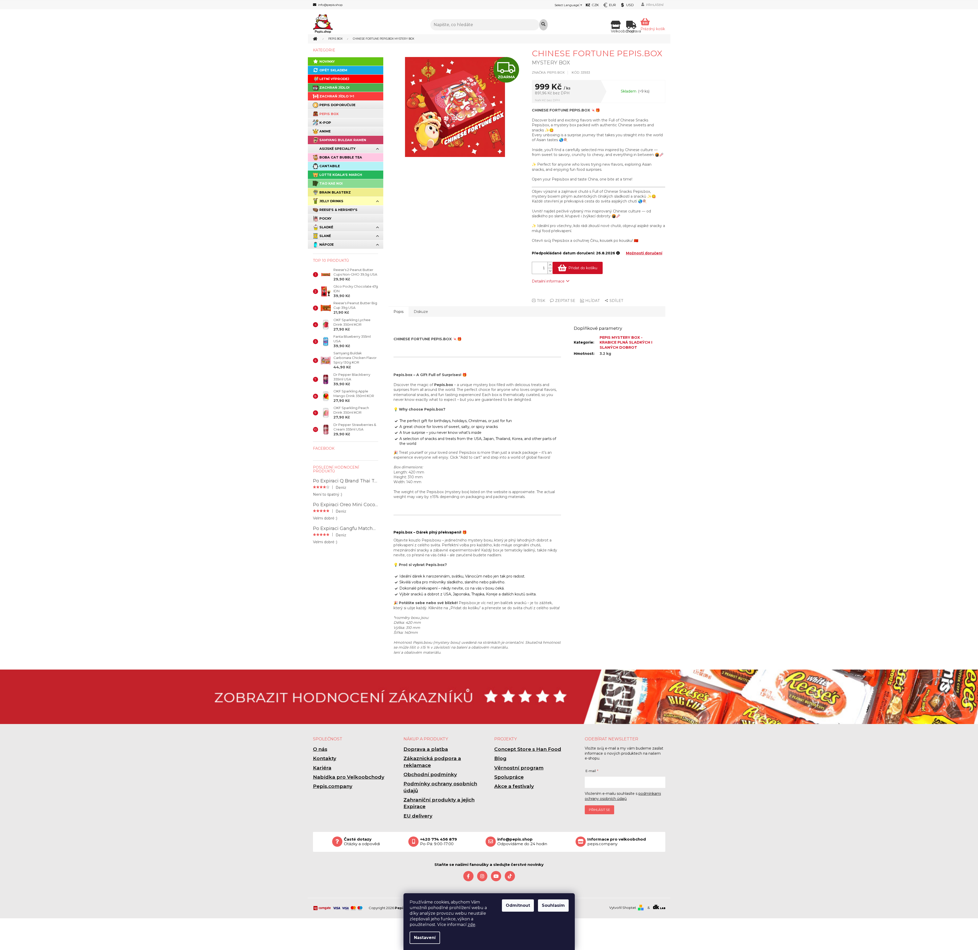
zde (471, 924)
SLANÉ (325, 236)
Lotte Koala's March (340, 175)
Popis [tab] (398, 311)
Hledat (543, 24)
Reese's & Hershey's (338, 210)
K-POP (325, 123)
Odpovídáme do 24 (522, 841)
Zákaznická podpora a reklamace (432, 761)
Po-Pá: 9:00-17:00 (438, 841)
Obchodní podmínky (430, 774)
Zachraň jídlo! (334, 87)
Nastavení (425, 937)
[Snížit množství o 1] (550, 271)
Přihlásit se (599, 810)
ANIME (325, 131)
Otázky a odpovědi (362, 841)
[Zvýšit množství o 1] (550, 265)
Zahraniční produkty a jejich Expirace (439, 803)
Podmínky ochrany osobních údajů (440, 787)
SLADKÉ (326, 227)
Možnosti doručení (644, 253)
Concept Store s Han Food (527, 749)
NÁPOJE (326, 244)
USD (630, 5)
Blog (500, 758)
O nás (320, 749)
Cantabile (329, 166)
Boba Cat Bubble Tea (340, 157)
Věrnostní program (519, 768)
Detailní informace (548, 281)
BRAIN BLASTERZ (335, 192)
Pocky (325, 218)
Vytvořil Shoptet (622, 908)
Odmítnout (518, 905)
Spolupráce (509, 777)
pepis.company (616, 841)
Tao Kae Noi (331, 183)
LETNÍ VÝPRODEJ (334, 79)
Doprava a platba (425, 749)
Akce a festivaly (514, 786)
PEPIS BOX (329, 114)
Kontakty (324, 758)
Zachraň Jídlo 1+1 (336, 96)
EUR (612, 5)
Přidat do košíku (582, 268)
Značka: (548, 72)
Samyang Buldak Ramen (342, 140)
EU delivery (417, 816)
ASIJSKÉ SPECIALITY (337, 149)
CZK (595, 5)
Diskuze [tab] (421, 311)
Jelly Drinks (331, 201)
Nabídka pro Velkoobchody (348, 777)
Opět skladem (333, 70)
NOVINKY (327, 61)
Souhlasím (553, 905)
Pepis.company (332, 786)
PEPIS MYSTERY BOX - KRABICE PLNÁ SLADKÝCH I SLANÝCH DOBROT (626, 342)
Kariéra (322, 768)
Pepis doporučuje (337, 105)
